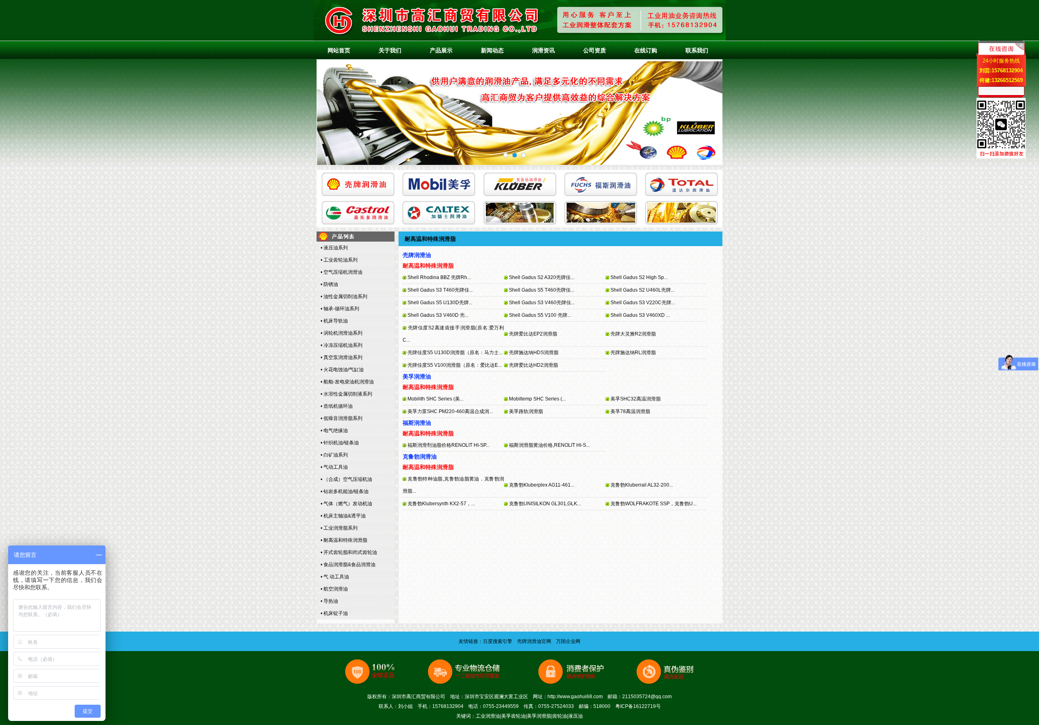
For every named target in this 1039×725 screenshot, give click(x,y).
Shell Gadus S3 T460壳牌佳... (440, 290)
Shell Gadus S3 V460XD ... (640, 315)
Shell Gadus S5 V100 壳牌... (540, 315)
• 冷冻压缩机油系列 (341, 345)
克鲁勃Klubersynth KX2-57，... (441, 503)
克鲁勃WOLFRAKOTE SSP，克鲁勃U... (653, 503)
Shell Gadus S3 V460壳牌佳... (542, 302)
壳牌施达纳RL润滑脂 (633, 352)
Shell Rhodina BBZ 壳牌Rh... (439, 277)
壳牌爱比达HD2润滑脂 (533, 365)
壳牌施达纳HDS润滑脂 (533, 352)
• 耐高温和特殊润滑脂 (344, 540)
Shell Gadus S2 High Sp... (639, 277)
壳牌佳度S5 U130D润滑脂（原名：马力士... (454, 352)
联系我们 (696, 50)
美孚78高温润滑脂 (630, 411)
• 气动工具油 (334, 467)
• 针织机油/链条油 (340, 443)
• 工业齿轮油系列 (339, 260)
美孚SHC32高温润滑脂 (635, 399)
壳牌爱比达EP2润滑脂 (533, 334)
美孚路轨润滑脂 (526, 411)
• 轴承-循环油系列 (340, 309)
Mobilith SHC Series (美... (435, 399)
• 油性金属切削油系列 (344, 296)
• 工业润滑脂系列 (339, 528)
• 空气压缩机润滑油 (341, 272)
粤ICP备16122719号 (638, 706)
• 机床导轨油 (334, 321)
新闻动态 (492, 50)
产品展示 (441, 50)
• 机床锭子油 (334, 613)
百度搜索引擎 (497, 641)
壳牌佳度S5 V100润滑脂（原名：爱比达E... (454, 365)
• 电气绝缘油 (334, 430)
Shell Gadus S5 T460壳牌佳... (541, 290)
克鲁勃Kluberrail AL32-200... (641, 485)
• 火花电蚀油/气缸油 (342, 369)
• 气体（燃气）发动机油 (346, 503)
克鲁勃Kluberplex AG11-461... (541, 485)
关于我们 (390, 50)
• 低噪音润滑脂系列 (341, 418)
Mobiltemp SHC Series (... (537, 399)
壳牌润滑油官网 (534, 641)
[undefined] (505, 155)
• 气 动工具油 (335, 577)
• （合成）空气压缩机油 (346, 479)
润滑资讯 (543, 50)
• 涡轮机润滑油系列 (341, 333)
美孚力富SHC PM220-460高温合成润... (450, 411)
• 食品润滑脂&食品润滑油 (348, 564)
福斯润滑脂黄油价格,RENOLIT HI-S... (549, 445)
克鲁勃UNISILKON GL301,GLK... (545, 503)
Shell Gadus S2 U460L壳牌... (642, 290)
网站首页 (339, 50)
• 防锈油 (329, 284)
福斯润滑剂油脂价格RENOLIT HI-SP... (448, 445)
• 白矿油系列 (334, 455)
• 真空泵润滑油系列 (341, 357)
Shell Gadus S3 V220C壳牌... (642, 302)
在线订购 (645, 50)
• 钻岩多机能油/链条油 (345, 491)
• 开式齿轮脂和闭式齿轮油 (349, 552)
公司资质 (594, 50)
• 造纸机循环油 (337, 406)
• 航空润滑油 (334, 589)
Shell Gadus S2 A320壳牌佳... (541, 277)
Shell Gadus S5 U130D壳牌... (439, 302)
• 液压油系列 (334, 248)
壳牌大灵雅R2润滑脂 (633, 334)
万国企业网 (568, 641)
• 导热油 (329, 601)
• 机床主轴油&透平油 (343, 516)
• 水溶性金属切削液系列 (346, 394)
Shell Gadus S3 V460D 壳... (437, 315)
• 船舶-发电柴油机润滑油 (347, 382)
